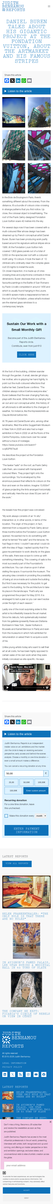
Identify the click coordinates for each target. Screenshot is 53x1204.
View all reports (17, 863)
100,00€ (41, 782)
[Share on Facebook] (7, 80)
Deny (26, 1198)
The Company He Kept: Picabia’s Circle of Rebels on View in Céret (26, 1014)
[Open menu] (49, 6)
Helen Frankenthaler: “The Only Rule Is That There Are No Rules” (25, 916)
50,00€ (26, 782)
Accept (26, 1190)
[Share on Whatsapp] (23, 80)
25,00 (11, 782)
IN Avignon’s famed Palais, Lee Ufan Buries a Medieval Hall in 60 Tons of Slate (26, 965)
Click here (26, 355)
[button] (4, 1172)
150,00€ (13, 790)
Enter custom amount (36, 790)
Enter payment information (26, 831)
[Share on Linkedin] (18, 80)
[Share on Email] (29, 80)
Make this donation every (21, 816)
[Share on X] (12, 80)
